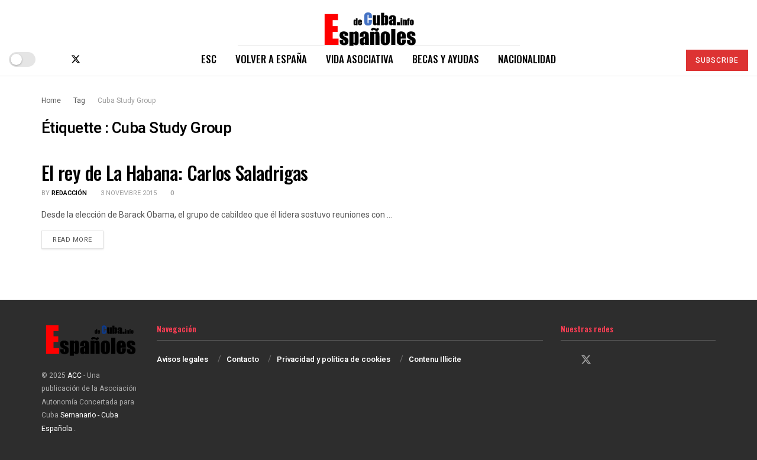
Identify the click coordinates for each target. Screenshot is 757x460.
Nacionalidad (527, 58)
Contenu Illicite (435, 359)
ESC (208, 58)
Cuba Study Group (127, 100)
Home (51, 100)
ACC (74, 375)
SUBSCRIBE (717, 60)
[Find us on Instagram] (95, 59)
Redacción (69, 193)
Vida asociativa (359, 58)
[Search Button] (665, 59)
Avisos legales (182, 359)
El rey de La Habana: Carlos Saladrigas (174, 172)
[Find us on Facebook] (55, 59)
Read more (78, 239)
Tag (79, 100)
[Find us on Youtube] (114, 59)
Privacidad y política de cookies (333, 359)
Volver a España (271, 58)
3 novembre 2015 (128, 193)
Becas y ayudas (445, 58)
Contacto (243, 359)
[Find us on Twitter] (75, 59)
